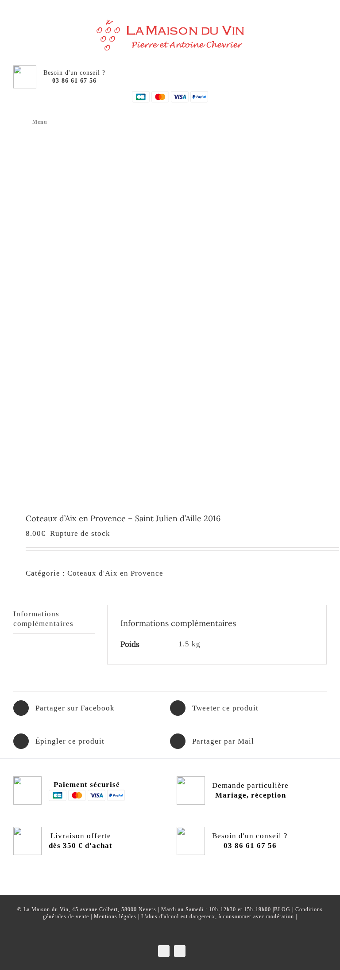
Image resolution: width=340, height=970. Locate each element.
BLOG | (284, 909)
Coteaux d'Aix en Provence (115, 573)
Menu (39, 122)
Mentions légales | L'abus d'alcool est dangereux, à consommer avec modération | (195, 916)
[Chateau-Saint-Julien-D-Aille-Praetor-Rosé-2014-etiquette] (170, 313)
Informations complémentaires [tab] (43, 619)
